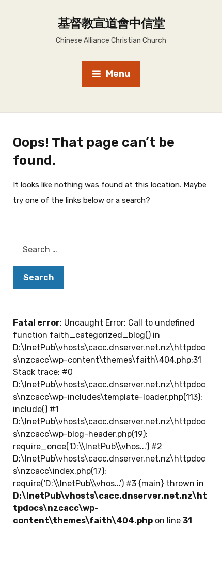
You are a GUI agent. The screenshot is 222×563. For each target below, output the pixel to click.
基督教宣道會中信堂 (111, 23)
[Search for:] (111, 249)
